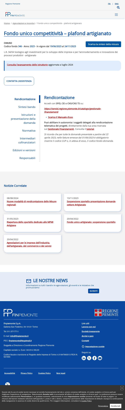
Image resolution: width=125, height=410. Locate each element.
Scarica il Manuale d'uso (60, 117)
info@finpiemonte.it (19, 336)
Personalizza (103, 406)
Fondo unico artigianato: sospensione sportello (91, 222)
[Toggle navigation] (116, 14)
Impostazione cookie (94, 346)
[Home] (15, 14)
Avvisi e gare (88, 336)
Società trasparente (91, 331)
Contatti (85, 340)
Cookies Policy (44, 373)
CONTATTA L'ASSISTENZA (18, 81)
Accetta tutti (115, 406)
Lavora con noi (89, 326)
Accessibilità (9, 373)
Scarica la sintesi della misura (103, 44)
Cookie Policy (86, 401)
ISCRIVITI (94, 291)
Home (7, 23)
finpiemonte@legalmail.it (20, 340)
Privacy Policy (26, 373)
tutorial (90, 129)
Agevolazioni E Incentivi (24, 23)
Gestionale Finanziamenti (61, 129)
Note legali (60, 373)
